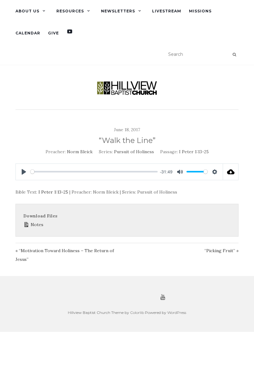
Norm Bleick (80, 151)
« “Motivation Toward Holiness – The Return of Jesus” (64, 255)
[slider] (94, 172)
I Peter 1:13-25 (194, 151)
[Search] (234, 54)
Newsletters (118, 11)
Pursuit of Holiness (134, 151)
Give (53, 33)
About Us (27, 11)
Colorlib (137, 312)
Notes (36, 224)
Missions (200, 11)
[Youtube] (70, 33)
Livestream (166, 11)
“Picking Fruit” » (221, 250)
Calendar (27, 33)
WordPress (176, 312)
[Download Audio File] (231, 171)
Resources (70, 11)
